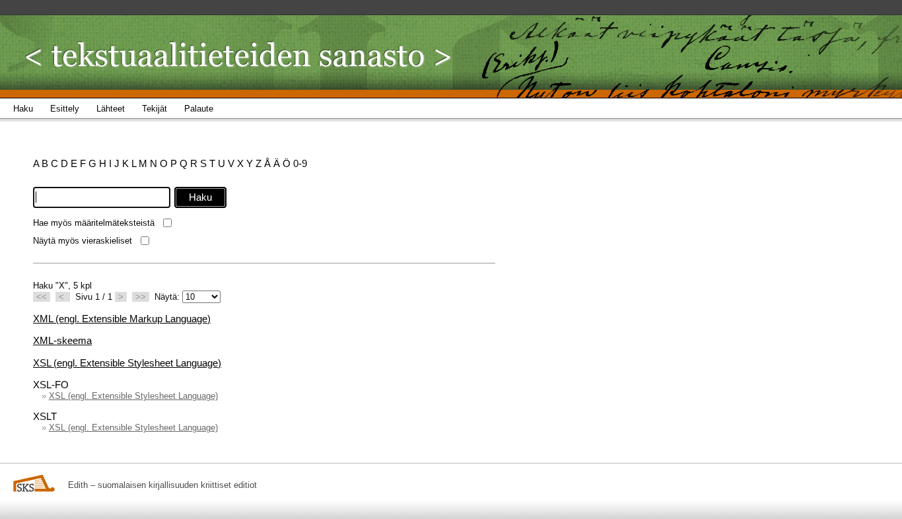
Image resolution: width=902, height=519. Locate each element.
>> (140, 297)
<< (41, 297)
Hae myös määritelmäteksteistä (94, 223)
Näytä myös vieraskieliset (82, 241)
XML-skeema (62, 340)
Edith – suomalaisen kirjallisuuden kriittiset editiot (162, 485)
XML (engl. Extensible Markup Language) (122, 318)
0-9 (300, 163)
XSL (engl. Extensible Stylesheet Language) (127, 362)
